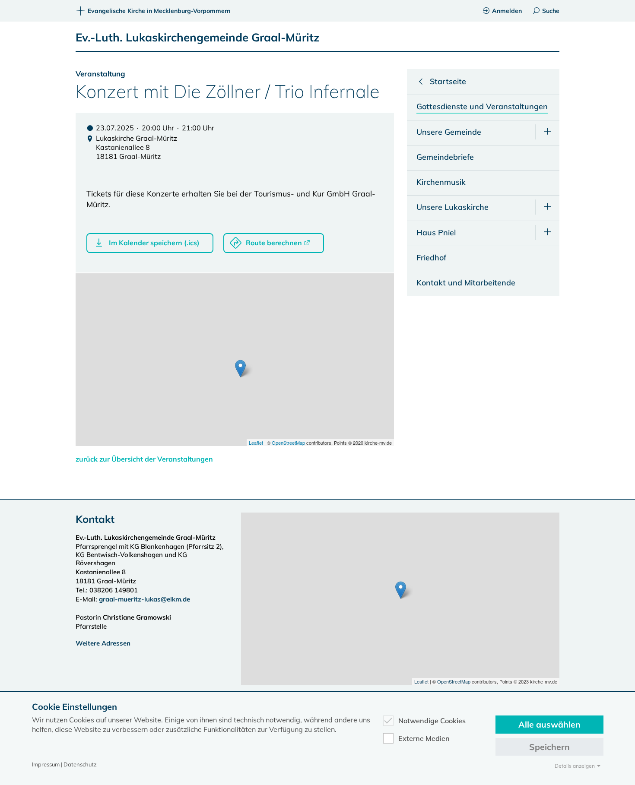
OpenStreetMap (288, 442)
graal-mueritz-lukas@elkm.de (144, 599)
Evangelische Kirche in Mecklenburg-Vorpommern (159, 11)
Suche (550, 11)
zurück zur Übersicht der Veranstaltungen (144, 459)
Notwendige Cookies (432, 720)
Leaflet (256, 442)
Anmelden (507, 11)
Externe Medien (424, 738)
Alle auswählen (549, 724)
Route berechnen (274, 242)
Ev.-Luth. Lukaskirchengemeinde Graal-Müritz (198, 37)
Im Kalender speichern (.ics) (154, 242)
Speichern (549, 746)
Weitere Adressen (103, 643)
